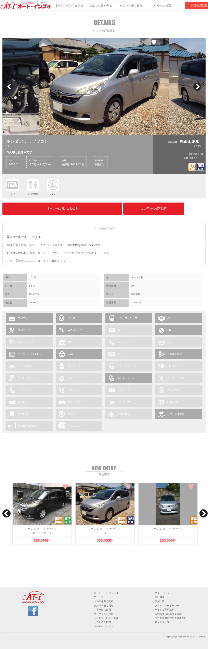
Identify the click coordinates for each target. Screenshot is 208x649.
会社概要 (160, 597)
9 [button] (119, 131)
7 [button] (107, 131)
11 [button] (131, 131)
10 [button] (125, 131)
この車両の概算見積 (154, 208)
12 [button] (137, 131)
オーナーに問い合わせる (62, 208)
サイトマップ (162, 622)
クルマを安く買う (131, 5)
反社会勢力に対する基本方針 (170, 618)
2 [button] (77, 131)
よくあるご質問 (102, 622)
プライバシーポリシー (167, 605)
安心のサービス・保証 (106, 618)
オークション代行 (103, 613)
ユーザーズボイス (103, 626)
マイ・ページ (162, 593)
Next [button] (197, 87)
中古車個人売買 (102, 609)
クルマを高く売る (100, 5)
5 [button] (95, 131)
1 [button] (70, 131)
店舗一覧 (160, 601)
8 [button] (113, 131)
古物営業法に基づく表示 (168, 613)
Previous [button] (9, 87)
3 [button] (83, 131)
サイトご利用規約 (164, 609)
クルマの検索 (162, 5)
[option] (104, 86)
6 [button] (101, 131)
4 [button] (89, 131)
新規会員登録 (199, 5)
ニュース (99, 597)
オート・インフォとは (69, 5)
